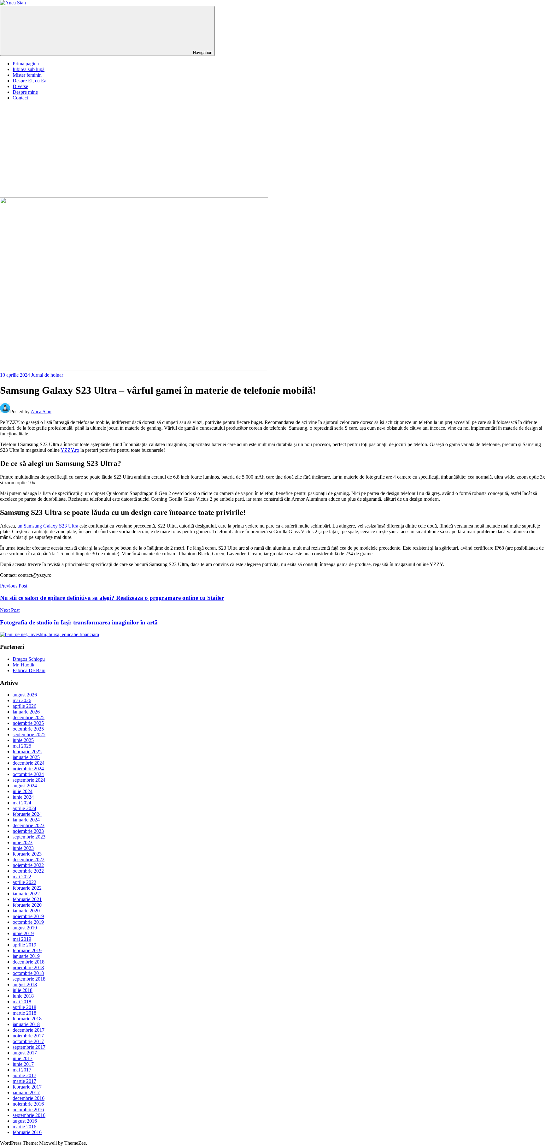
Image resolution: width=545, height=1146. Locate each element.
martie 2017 (24, 1081)
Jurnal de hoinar (47, 375)
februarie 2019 (27, 950)
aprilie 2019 (24, 944)
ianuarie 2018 (26, 1024)
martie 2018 (24, 1013)
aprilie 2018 (24, 1007)
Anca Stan (41, 411)
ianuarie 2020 (26, 910)
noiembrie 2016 (28, 1104)
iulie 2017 (22, 1058)
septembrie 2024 (29, 780)
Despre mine (25, 92)
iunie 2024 (23, 797)
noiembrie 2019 (28, 916)
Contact (20, 97)
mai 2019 (22, 939)
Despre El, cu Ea (29, 80)
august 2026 (25, 694)
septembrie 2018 (29, 979)
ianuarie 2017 (26, 1092)
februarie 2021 (27, 899)
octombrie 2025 (28, 728)
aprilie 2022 (24, 882)
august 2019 (25, 927)
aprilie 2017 (24, 1075)
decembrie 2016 (28, 1098)
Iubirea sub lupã (28, 69)
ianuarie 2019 (26, 956)
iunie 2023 (23, 848)
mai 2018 (22, 1001)
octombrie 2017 (28, 1041)
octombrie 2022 (28, 871)
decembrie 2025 (28, 717)
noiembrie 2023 (28, 831)
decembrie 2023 (28, 825)
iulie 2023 (22, 842)
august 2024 (25, 785)
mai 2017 (22, 1069)
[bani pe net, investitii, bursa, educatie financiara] (49, 634)
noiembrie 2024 (28, 768)
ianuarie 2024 (26, 819)
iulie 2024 (22, 791)
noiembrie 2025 (28, 723)
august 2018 (25, 984)
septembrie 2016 (29, 1115)
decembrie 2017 (28, 1030)
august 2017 (25, 1052)
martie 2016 (24, 1126)
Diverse (20, 86)
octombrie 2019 (28, 922)
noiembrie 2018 (28, 967)
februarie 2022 (27, 888)
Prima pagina (26, 63)
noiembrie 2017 (28, 1035)
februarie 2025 (27, 751)
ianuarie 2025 (26, 757)
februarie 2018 (27, 1018)
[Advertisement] (272, 150)
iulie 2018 (22, 990)
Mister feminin (27, 75)
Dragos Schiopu (29, 659)
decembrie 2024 (28, 763)
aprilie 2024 (24, 808)
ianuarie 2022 (26, 893)
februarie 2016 (27, 1132)
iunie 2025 (23, 740)
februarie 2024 (27, 814)
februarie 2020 (27, 905)
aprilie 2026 (24, 706)
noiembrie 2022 (28, 865)
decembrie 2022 (28, 859)
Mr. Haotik (23, 664)
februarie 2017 (27, 1086)
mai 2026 (22, 700)
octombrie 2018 (28, 973)
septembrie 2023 (29, 836)
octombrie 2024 (28, 774)
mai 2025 (22, 746)
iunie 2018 (23, 996)
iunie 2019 (23, 933)
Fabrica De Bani (29, 670)
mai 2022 (22, 876)
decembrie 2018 (28, 961)
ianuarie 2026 (26, 711)
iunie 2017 (23, 1064)
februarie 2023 (27, 854)
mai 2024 (22, 802)
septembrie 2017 (29, 1047)
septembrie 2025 (29, 734)
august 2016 (25, 1121)
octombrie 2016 (28, 1109)
